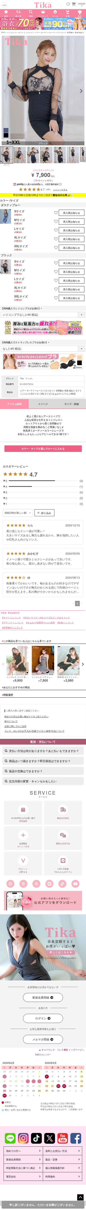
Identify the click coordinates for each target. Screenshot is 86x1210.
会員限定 (23, 845)
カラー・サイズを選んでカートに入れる (43, 448)
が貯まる (23, 870)
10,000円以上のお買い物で (23, 819)
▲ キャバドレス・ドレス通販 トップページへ (61, 1049)
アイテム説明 (14, 403)
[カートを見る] (73, 4)
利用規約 (50, 1176)
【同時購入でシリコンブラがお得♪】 (22, 308)
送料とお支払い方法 (56, 1150)
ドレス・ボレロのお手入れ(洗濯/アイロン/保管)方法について (34, 730)
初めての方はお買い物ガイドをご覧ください (26, 716)
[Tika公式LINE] (49, 884)
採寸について (11, 721)
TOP (3, 32)
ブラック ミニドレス (13, 622)
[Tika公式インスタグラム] (10, 884)
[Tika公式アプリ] (43, 900)
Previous (5, 91)
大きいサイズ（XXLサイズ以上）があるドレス (47, 617)
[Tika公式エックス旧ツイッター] (36, 884)
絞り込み (46, 512)
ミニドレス (11, 32)
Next (81, 91)
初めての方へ (13, 1150)
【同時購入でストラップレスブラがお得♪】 (25, 342)
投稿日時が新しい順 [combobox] (15, 512)
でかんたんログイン (63, 870)
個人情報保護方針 (55, 1167)
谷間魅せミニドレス (13, 627)
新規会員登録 (41, 997)
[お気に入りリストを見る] (68, 4)
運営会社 (11, 1176)
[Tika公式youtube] (75, 884)
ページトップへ (80, 1197)
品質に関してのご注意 (15, 726)
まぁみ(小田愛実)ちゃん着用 (41, 622)
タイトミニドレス (25, 32)
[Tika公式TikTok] (62, 884)
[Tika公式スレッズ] (23, 884)
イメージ (43, 403)
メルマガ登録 (41, 1039)
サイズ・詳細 (71, 403)
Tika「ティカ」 (27, 378)
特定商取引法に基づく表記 (20, 1167)
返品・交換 (51, 1159)
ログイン (41, 1018)
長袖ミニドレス (66, 622)
